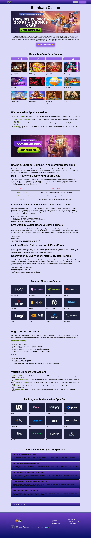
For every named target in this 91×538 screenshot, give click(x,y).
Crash (53, 58)
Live (36, 58)
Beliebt (18, 58)
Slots (70, 58)
